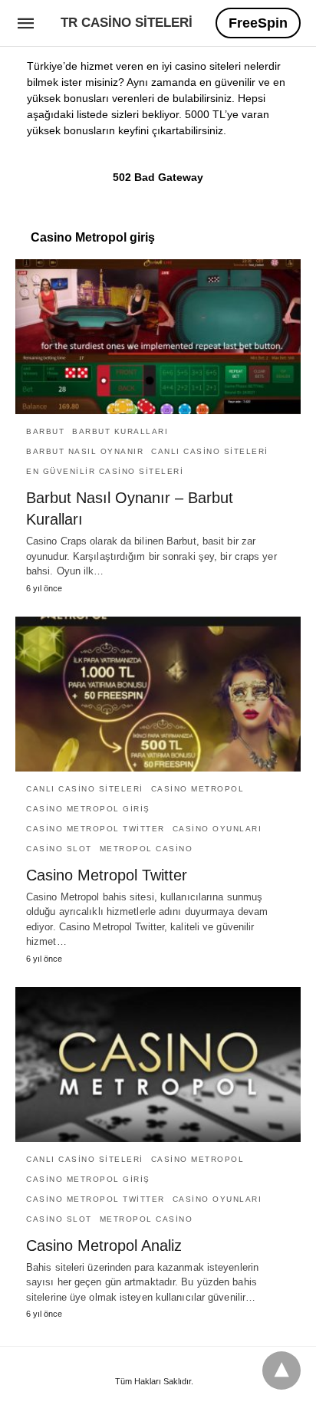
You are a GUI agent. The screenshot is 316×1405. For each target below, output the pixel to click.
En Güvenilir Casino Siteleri (104, 471)
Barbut (45, 431)
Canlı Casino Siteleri (209, 451)
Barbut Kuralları (120, 431)
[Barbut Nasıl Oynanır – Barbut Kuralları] (158, 336)
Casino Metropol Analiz (104, 1245)
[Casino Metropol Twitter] (158, 694)
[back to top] (281, 1370)
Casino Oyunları (217, 828)
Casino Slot (59, 848)
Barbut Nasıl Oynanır (84, 451)
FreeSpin (258, 23)
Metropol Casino (146, 848)
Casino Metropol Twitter (95, 828)
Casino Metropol (198, 789)
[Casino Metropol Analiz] (158, 1064)
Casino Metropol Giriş (88, 809)
